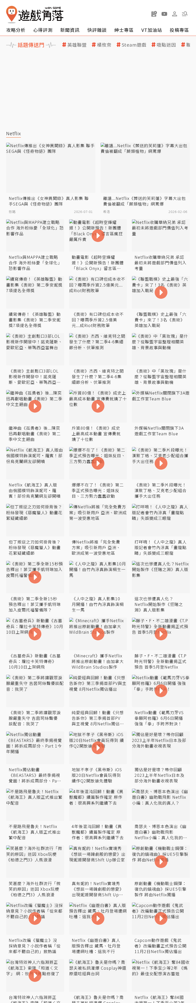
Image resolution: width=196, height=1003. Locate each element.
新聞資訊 (70, 29)
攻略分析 (16, 29)
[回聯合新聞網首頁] (11, 14)
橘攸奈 (104, 45)
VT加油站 (151, 29)
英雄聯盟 (77, 45)
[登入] (175, 14)
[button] (185, 14)
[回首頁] (34, 14)
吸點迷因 (166, 45)
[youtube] (164, 14)
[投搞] (154, 14)
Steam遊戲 (134, 45)
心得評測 (43, 29)
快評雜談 (97, 29)
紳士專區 (124, 29)
